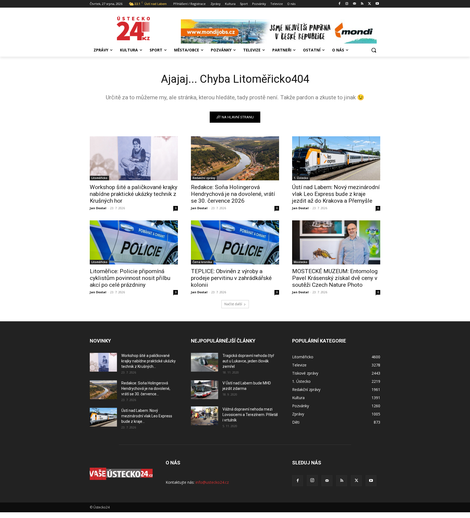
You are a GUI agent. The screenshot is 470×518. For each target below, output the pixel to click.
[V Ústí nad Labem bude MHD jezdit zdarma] (204, 389)
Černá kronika (202, 262)
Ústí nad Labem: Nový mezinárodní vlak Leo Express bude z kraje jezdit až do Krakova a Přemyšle (336, 194)
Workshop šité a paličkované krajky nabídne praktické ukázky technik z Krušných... (148, 361)
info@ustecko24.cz (212, 482)
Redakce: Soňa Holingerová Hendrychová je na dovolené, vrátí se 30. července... (145, 388)
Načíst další (233, 304)
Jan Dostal (98, 208)
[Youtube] (377, 4)
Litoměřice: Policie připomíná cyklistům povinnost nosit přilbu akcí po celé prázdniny (130, 278)
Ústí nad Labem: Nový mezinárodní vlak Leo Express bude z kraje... (146, 416)
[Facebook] (339, 4)
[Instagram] (347, 4)
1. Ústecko (301, 178)
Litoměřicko (99, 178)
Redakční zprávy (204, 178)
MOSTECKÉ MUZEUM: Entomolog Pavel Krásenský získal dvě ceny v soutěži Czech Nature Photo (335, 278)
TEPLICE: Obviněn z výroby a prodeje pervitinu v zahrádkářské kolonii (231, 278)
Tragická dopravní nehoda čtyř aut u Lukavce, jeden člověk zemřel (248, 361)
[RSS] (362, 4)
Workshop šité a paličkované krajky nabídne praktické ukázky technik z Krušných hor (133, 194)
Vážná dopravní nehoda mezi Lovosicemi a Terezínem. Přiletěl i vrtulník (250, 414)
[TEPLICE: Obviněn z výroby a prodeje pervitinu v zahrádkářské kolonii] (235, 242)
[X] (369, 4)
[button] (373, 50)
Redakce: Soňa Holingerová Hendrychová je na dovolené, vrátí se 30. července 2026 (233, 194)
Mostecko (300, 262)
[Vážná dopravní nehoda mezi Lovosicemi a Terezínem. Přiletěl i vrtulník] (204, 415)
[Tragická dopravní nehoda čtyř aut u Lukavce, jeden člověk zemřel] (204, 362)
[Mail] (354, 4)
